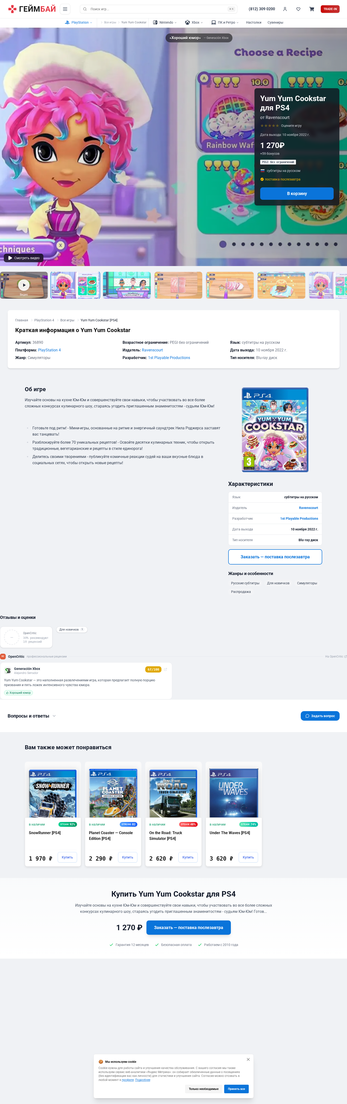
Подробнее (142, 1080)
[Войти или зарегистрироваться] (285, 9)
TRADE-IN (330, 9)
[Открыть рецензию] (165, 669)
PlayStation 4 (44, 320)
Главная (21, 320)
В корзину (297, 193)
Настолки (253, 22)
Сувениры (275, 22)
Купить (67, 857)
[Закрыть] (248, 1059)
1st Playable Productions (169, 357)
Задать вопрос (323, 716)
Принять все (236, 1089)
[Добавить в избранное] (73, 765)
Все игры (110, 22)
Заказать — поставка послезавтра (275, 556)
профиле (128, 1080)
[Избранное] (298, 9)
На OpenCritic (334, 656)
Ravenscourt (152, 350)
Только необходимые (203, 1089)
